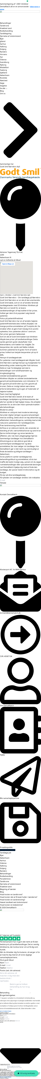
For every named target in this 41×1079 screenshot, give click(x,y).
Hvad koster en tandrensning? (12, 899)
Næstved (3, 80)
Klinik (1, 1022)
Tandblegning (5, 33)
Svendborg (4, 62)
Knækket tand (6, 28)
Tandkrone (4, 25)
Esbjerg (3, 49)
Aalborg (3, 46)
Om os (2, 93)
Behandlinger (5, 23)
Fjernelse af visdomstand (10, 36)
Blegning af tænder (8, 889)
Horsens (3, 54)
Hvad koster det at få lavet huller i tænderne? (18, 897)
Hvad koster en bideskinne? (11, 905)
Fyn (1, 57)
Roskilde (3, 78)
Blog (2, 91)
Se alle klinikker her (7, 850)
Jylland (2, 41)
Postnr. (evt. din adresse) (10, 970)
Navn (2, 962)
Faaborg (3, 70)
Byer (2, 39)
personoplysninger (5, 1011)
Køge (2, 83)
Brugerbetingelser (5, 1070)
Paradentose (5, 879)
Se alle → (3, 88)
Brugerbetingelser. (7, 995)
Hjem (2, 295)
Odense (3, 59)
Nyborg (3, 65)
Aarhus (3, 44)
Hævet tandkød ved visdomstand (13, 902)
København (4, 75)
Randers (3, 52)
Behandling (5, 992)
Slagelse (3, 85)
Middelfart (4, 67)
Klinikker (8, 295)
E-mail (2, 965)
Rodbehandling (6, 31)
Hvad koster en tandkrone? (11, 894)
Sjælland (3, 72)
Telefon (3, 968)
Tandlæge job (5, 852)
